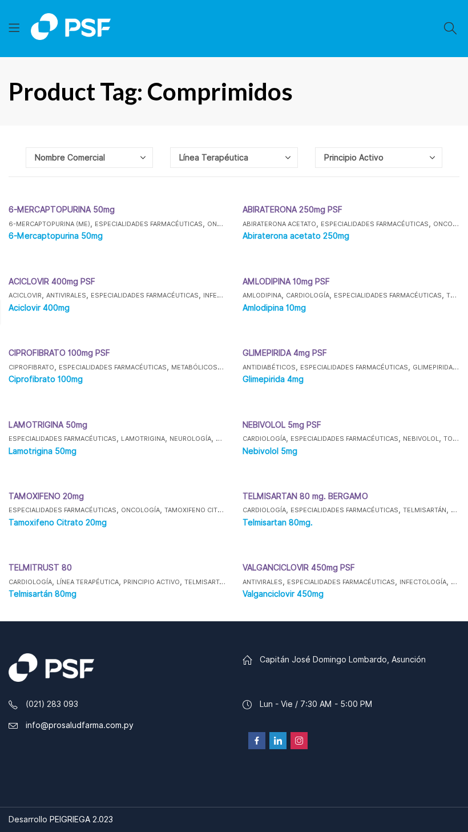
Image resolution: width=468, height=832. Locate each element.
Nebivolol (421, 439)
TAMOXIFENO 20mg (46, 496)
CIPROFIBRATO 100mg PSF (59, 352)
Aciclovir (25, 295)
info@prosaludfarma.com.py (80, 725)
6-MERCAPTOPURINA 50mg (62, 209)
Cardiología (307, 295)
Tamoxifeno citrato (199, 510)
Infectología (423, 582)
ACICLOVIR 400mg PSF (52, 281)
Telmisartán (424, 510)
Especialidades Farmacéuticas (149, 224)
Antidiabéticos (269, 367)
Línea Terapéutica (88, 582)
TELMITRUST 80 (40, 567)
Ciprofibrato (31, 367)
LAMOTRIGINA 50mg (48, 424)
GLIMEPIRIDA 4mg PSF (285, 352)
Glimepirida (433, 367)
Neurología (190, 439)
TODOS (455, 439)
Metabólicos (194, 367)
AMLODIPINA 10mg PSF (286, 281)
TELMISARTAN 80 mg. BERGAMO (305, 496)
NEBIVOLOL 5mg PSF (282, 424)
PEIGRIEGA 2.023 (81, 819)
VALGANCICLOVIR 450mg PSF (299, 567)
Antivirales (66, 295)
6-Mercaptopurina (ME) (49, 224)
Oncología (140, 510)
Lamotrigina (143, 439)
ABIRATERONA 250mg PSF (292, 209)
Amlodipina (262, 295)
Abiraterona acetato (279, 224)
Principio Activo (151, 582)
